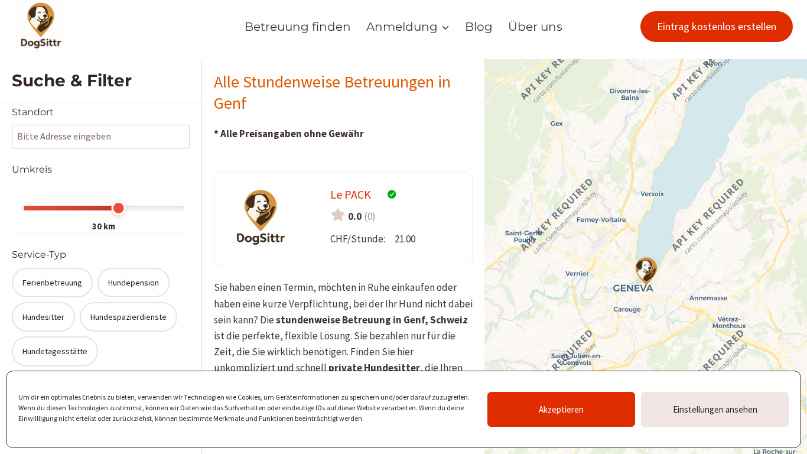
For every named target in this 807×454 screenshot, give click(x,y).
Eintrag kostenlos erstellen (716, 26)
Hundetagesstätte (54, 351)
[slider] (118, 208)
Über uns (535, 27)
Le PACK (350, 194)
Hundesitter (43, 317)
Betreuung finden (298, 27)
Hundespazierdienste (128, 317)
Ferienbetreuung (52, 282)
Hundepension (133, 282)
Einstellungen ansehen (715, 409)
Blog (479, 27)
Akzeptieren (561, 409)
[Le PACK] (646, 271)
